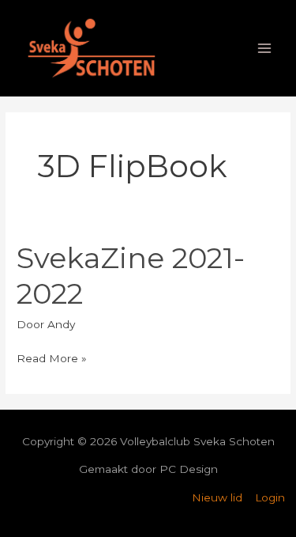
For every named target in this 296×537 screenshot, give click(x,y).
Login (270, 497)
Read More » (52, 357)
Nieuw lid (217, 497)
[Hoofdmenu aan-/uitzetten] (265, 48)
